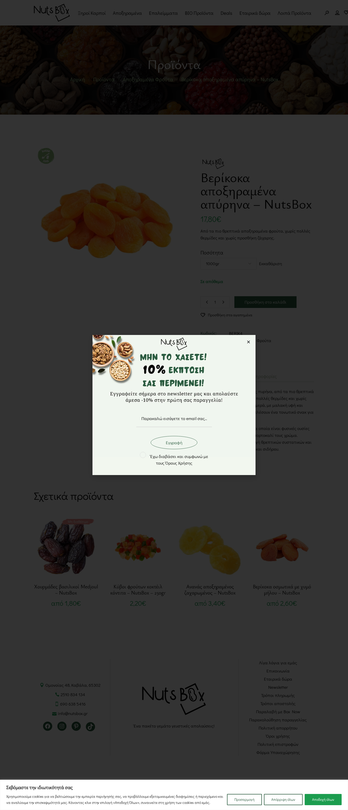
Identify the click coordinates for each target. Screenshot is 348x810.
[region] (174, 795)
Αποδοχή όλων (323, 799)
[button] (248, 342)
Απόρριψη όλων (283, 799)
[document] (174, 405)
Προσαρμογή (244, 799)
